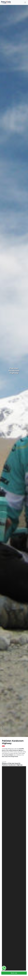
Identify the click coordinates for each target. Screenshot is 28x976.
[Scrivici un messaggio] (4, 968)
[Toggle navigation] (25, 2)
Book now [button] (14, 973)
